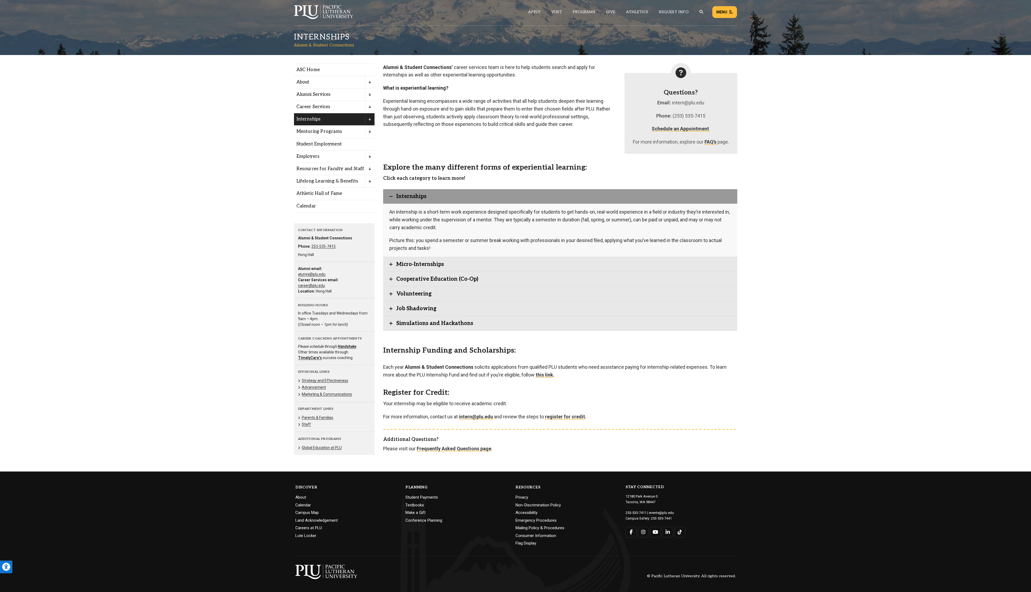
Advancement (314, 387)
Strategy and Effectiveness (325, 380)
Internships (308, 119)
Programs (584, 12)
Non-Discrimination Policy (538, 505)
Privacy (522, 497)
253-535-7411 (636, 513)
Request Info (673, 12)
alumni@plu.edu (311, 274)
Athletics (637, 12)
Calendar (306, 206)
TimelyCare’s (310, 358)
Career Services (313, 106)
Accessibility (527, 512)
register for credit (565, 416)
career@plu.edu (311, 285)
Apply (534, 12)
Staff (306, 424)
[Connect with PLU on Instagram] (643, 532)
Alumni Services (313, 94)
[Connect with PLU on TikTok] (679, 532)
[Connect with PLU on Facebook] (631, 532)
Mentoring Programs (319, 131)
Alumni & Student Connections (324, 45)
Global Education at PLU (322, 447)
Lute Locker (305, 535)
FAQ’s (710, 142)
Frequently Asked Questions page (454, 448)
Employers (308, 156)
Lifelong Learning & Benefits (327, 181)
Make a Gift (415, 512)
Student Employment (319, 144)
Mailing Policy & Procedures (540, 527)
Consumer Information (536, 535)
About (303, 82)
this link (544, 375)
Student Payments (421, 497)
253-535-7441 (661, 518)
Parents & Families (317, 417)
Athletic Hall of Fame (319, 193)
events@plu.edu (661, 513)
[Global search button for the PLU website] (701, 12)
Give (610, 12)
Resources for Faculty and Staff (330, 168)
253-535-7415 (323, 246)
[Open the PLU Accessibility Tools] (6, 567)
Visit (556, 12)
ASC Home (308, 69)
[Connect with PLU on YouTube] (655, 532)
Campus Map (307, 512)
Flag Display (526, 543)
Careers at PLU (308, 527)
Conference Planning (423, 520)
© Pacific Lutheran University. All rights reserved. (691, 576)
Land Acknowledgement (316, 520)
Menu (721, 12)
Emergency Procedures (536, 520)
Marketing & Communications (327, 394)
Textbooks (414, 505)
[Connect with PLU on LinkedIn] (667, 532)
